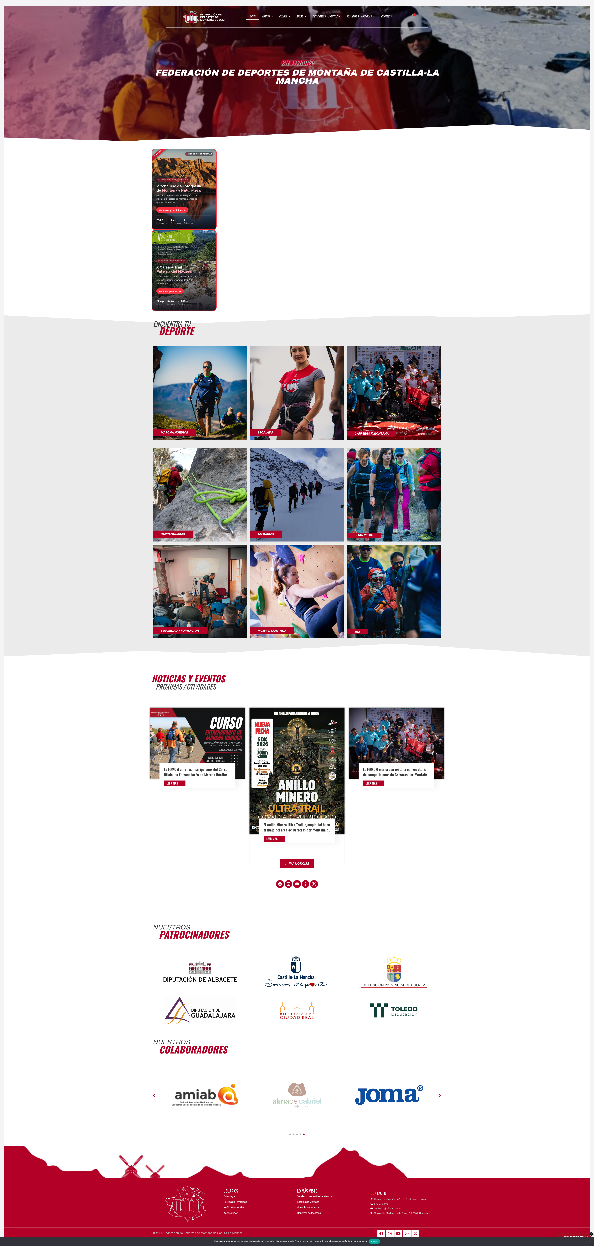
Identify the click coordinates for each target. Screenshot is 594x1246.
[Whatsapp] (305, 884)
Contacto (386, 16)
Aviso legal (229, 1196)
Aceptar (374, 1241)
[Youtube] (297, 884)
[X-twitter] (314, 884)
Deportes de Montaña (309, 1213)
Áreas (299, 16)
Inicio (253, 16)
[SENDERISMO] (394, 494)
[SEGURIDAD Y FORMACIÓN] (200, 591)
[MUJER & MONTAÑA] (297, 591)
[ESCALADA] (297, 392)
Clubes (283, 16)
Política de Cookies (234, 1207)
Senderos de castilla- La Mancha (314, 1196)
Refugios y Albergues (359, 16)
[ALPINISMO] (297, 494)
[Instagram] (288, 884)
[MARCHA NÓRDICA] (200, 392)
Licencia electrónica (308, 1207)
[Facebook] (280, 884)
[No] (590, 1241)
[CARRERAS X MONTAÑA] (394, 392)
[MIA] (394, 591)
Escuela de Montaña (308, 1202)
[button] (154, 1095)
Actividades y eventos (324, 16)
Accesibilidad (231, 1213)
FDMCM (266, 16)
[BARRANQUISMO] (200, 494)
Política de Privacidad (235, 1202)
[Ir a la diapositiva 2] (293, 1134)
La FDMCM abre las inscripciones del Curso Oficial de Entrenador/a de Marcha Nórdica (196, 771)
